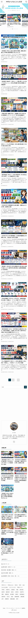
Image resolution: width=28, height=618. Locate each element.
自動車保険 (17, 596)
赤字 (2, 598)
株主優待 (12, 594)
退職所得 (7, 598)
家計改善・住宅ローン (9, 567)
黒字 (17, 598)
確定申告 (3, 596)
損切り (12, 592)
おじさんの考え (5, 587)
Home (4, 608)
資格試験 (22, 596)
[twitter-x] (14, 442)
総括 (12, 596)
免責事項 (23, 608)
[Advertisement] (14, 404)
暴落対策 (7, 594)
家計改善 (21, 589)
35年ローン (4, 585)
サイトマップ (18, 608)
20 (18, 380)
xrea (23, 585)
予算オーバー (19, 587)
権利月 (17, 594)
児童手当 (7, 589)
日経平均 (22, 592)
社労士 (8, 596)
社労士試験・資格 (8, 573)
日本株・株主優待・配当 (9, 570)
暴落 (2, 594)
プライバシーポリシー (10, 608)
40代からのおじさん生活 (14, 1)
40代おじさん (10, 585)
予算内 (3, 589)
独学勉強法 (22, 594)
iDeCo (16, 585)
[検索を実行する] (25, 387)
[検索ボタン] (26, 1)
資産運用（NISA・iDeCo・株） (11, 576)
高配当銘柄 (12, 598)
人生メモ (6, 564)
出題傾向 (13, 589)
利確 (17, 589)
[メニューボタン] (1, 1)
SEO (20, 585)
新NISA (17, 592)
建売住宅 (7, 592)
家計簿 (3, 592)
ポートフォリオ (12, 587)
